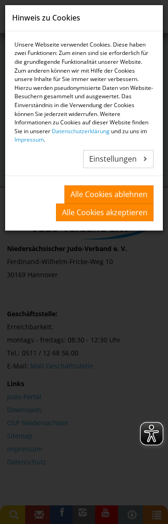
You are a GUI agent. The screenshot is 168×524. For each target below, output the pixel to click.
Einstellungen (114, 159)
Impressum (29, 139)
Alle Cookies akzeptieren (104, 212)
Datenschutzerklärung (81, 131)
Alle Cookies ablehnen (108, 194)
